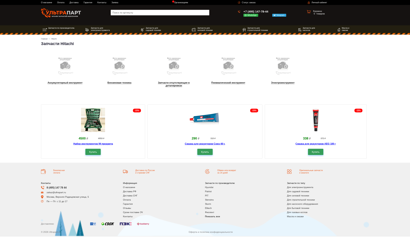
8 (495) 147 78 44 (57, 187)
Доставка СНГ (130, 195)
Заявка (114, 2)
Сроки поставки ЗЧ (133, 212)
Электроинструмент (283, 82)
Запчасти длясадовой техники (153, 29)
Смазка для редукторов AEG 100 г (315, 143)
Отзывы (127, 208)
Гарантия (88, 2)
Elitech (208, 208)
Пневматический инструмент (228, 82)
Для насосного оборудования (302, 204)
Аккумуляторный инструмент (65, 82)
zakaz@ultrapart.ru (56, 192)
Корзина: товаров (319, 12)
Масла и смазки (295, 216)
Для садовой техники (298, 191)
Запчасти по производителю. (61, 28)
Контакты (101, 2)
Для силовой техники (298, 195)
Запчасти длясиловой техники (205, 29)
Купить (93, 152)
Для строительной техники (301, 199)
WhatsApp (252, 15)
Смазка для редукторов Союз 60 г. (205, 143)
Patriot (208, 191)
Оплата (60, 2)
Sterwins (209, 199)
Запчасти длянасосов (309, 29)
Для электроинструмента (300, 187)
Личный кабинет (319, 2)
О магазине (46, 2)
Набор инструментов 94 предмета (93, 143)
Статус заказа (248, 2)
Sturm (208, 204)
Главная (44, 39)
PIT (207, 195)
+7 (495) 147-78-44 (255, 11)
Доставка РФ (129, 191)
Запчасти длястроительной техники (257, 29)
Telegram (280, 15)
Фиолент (209, 212)
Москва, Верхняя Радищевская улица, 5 (68, 197)
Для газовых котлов (297, 212)
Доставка (74, 2)
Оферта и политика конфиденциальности (211, 232)
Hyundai (209, 187)
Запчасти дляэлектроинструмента (100, 29)
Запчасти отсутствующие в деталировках (174, 84)
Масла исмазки (345, 29)
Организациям (181, 2)
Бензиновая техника (119, 82)
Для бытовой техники (298, 208)
